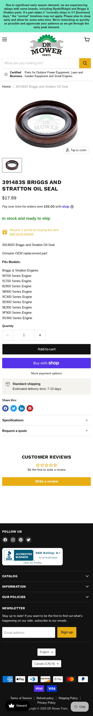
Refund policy (45, 698)
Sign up (67, 632)
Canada (44, 663)
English (44, 652)
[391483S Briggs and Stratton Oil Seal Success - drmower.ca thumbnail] (12, 165)
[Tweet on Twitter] (13, 408)
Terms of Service (21, 698)
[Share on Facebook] (5, 408)
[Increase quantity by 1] (40, 335)
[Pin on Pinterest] (30, 408)
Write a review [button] (46, 481)
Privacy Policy (46, 702)
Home (6, 86)
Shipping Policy (68, 698)
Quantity (7, 326)
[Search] (85, 63)
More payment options (46, 373)
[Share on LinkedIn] (21, 408)
